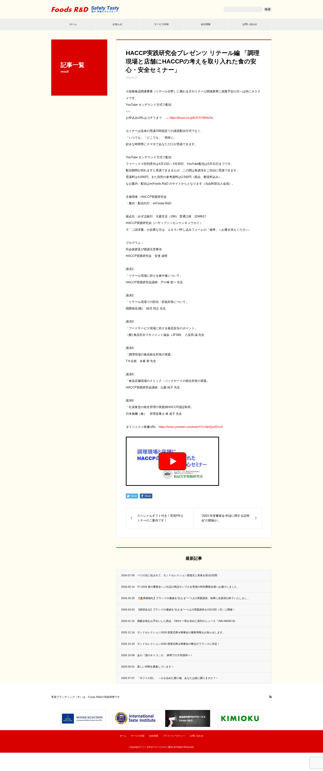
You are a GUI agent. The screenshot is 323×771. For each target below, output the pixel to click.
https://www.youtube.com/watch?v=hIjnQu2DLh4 (191, 426)
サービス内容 (161, 24)
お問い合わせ (249, 24)
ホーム (73, 24)
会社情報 (205, 24)
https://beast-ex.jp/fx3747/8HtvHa (191, 117)
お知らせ (117, 24)
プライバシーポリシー (174, 736)
